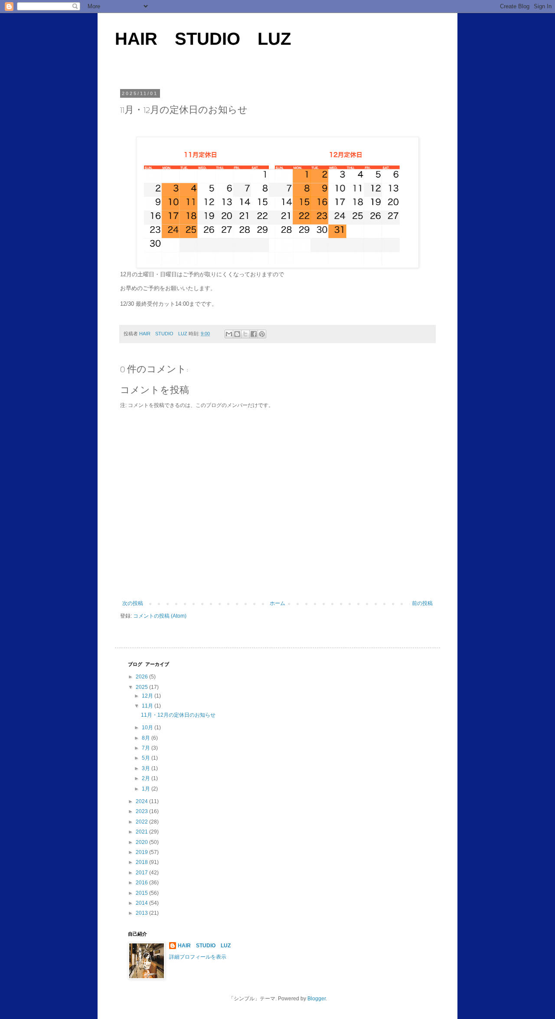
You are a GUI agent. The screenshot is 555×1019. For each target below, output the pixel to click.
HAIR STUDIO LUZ (203, 38)
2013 (142, 913)
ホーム (277, 603)
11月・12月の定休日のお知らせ (178, 715)
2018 (142, 862)
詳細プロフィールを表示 (197, 957)
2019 (142, 852)
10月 (148, 728)
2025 (142, 687)
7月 (146, 748)
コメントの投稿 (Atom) (159, 616)
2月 (146, 778)
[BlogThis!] (237, 334)
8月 (146, 738)
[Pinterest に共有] (262, 334)
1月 (146, 789)
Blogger (316, 999)
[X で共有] (245, 334)
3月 (146, 768)
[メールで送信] (229, 334)
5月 (146, 758)
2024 (142, 801)
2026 (142, 677)
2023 (142, 811)
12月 (148, 696)
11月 (148, 706)
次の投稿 (132, 603)
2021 (142, 832)
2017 (142, 873)
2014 (142, 903)
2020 (142, 842)
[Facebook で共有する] (253, 334)
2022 (142, 822)
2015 (142, 893)
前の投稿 (422, 603)
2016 (142, 883)
